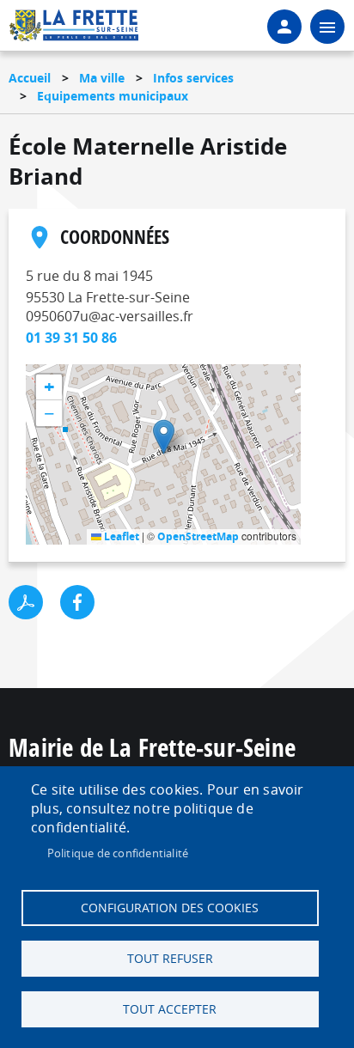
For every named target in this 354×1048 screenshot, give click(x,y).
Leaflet (120, 536)
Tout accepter (170, 1009)
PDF (26, 602)
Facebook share (77, 602)
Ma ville (102, 78)
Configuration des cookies (170, 908)
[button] (163, 436)
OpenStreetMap (198, 536)
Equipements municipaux (112, 96)
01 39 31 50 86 (71, 337)
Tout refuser (170, 958)
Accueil (30, 78)
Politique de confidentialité (118, 853)
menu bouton (327, 26)
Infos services (193, 78)
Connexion (284, 26)
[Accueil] (73, 30)
